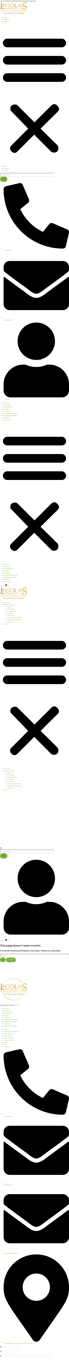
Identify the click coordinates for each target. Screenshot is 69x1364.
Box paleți (6, 409)
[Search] (3, 179)
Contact (6, 22)
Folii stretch (7, 418)
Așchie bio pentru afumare (11, 413)
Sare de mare (7, 411)
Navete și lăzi (7, 405)
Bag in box (6, 403)
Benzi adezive (7, 420)
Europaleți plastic (8, 407)
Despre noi (7, 20)
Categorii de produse (9, 605)
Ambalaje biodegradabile (10, 416)
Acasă (5, 17)
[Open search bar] (1, 848)
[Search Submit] (3, 960)
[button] (34, 94)
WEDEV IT (17, 1005)
